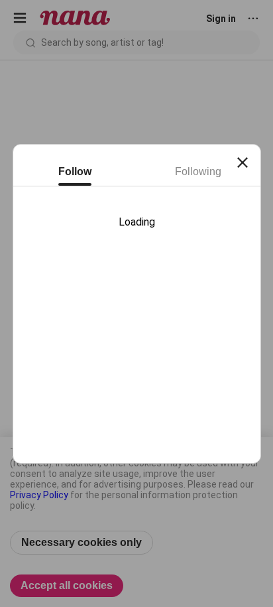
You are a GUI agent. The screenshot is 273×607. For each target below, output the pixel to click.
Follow (74, 171)
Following (198, 171)
